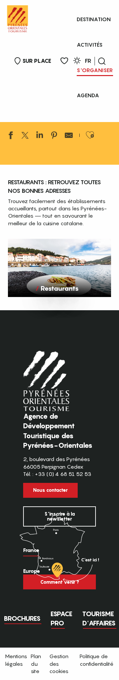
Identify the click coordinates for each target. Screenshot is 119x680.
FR (88, 61)
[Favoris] (64, 61)
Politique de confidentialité (96, 660)
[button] (102, 61)
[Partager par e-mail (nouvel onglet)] (69, 136)
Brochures (22, 618)
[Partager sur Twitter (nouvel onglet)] (25, 136)
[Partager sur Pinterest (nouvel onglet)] (54, 136)
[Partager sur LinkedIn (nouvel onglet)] (40, 136)
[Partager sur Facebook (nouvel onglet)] (11, 136)
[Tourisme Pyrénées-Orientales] (17, 17)
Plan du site (36, 663)
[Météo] (77, 61)
